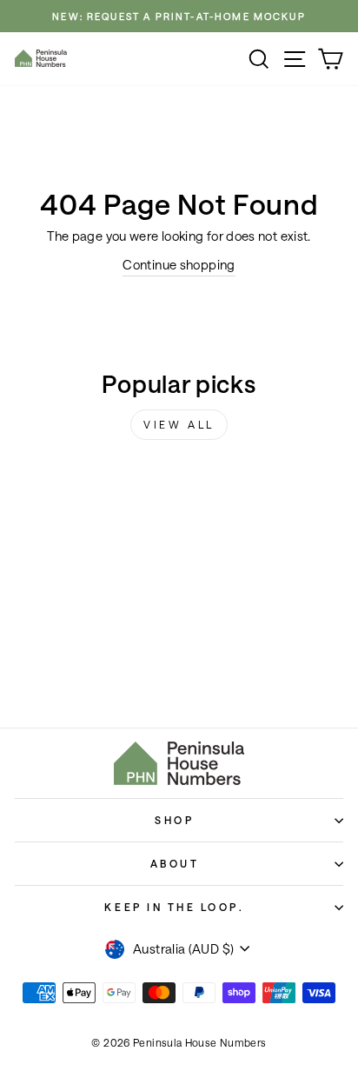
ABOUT (175, 863)
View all (179, 424)
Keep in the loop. (174, 907)
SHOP (174, 820)
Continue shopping (179, 264)
